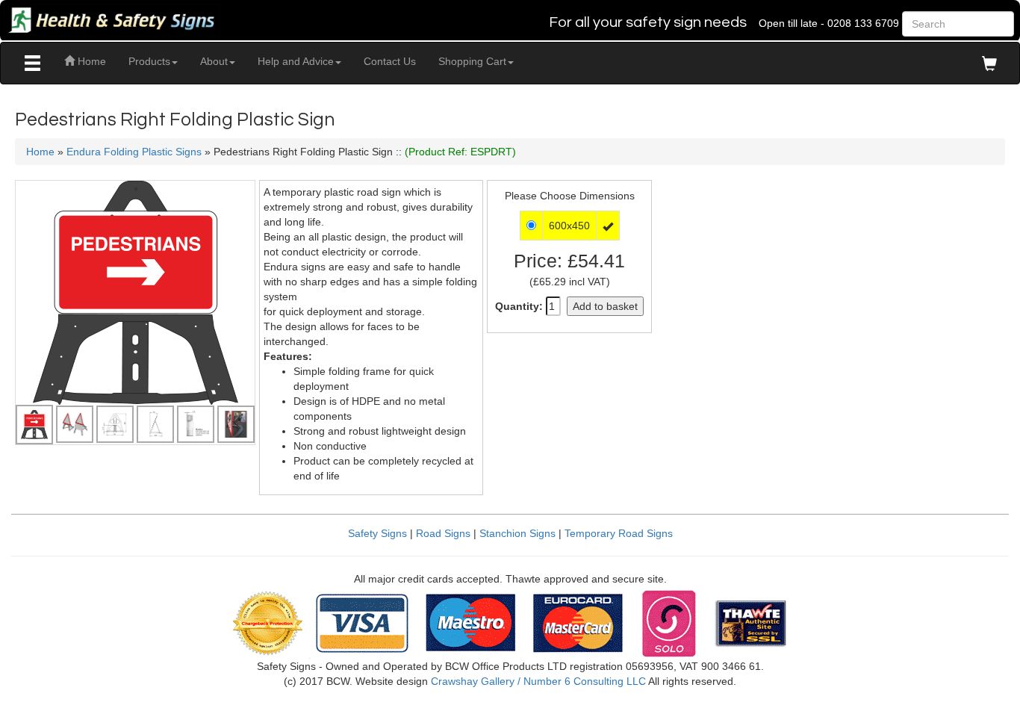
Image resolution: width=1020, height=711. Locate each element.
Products (149, 61)
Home (90, 61)
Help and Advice (296, 61)
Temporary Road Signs (619, 533)
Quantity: (519, 306)
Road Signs (443, 533)
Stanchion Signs (517, 533)
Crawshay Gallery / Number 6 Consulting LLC (538, 681)
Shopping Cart (472, 61)
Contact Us (390, 61)
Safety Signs (377, 533)
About (214, 61)
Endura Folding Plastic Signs (134, 152)
